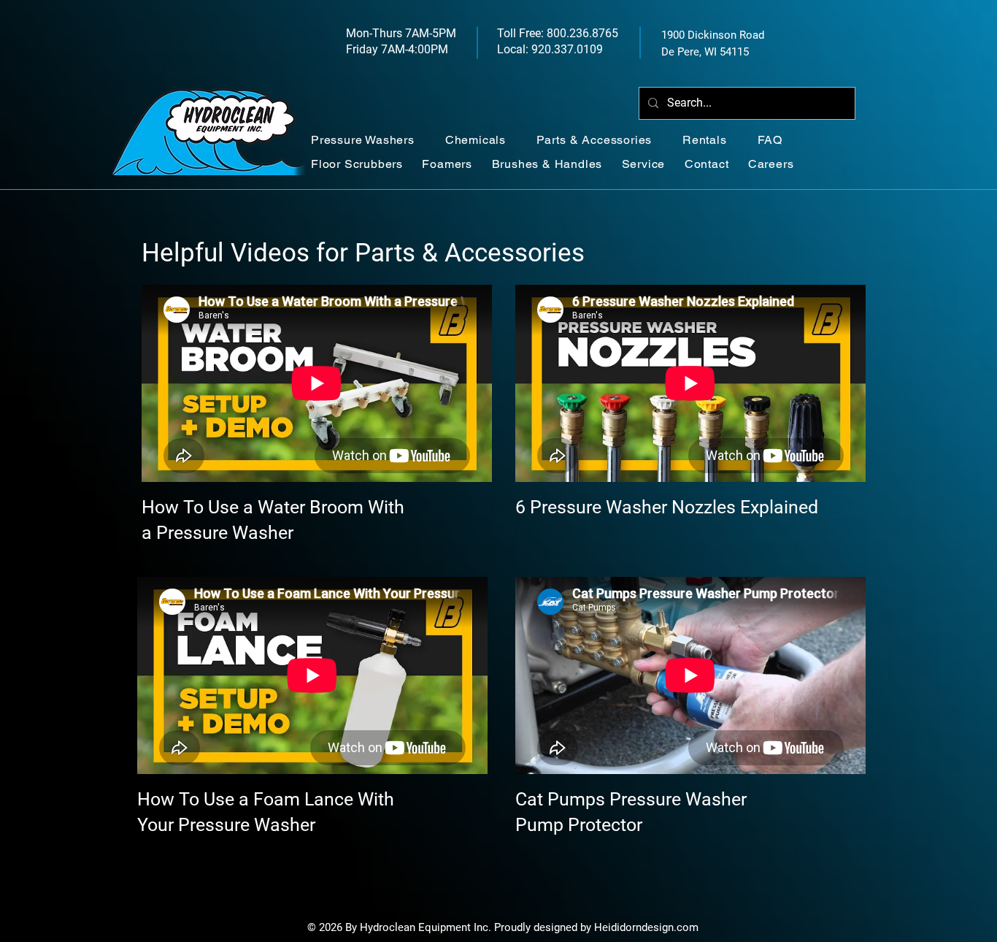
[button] (371, 140)
